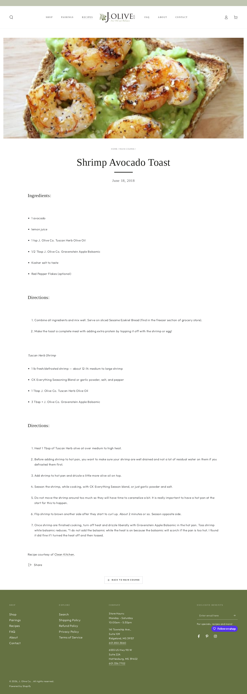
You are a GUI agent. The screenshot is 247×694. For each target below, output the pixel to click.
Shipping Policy (69, 620)
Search (64, 614)
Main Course (126, 149)
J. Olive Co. (25, 681)
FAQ (12, 632)
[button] (11, 17)
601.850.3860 (117, 642)
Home (114, 149)
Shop (12, 614)
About (13, 637)
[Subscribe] (236, 615)
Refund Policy (68, 626)
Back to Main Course (126, 580)
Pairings (14, 620)
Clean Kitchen (64, 554)
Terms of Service (71, 637)
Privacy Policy (69, 632)
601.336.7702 (117, 663)
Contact (15, 643)
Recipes (14, 626)
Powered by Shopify (20, 686)
